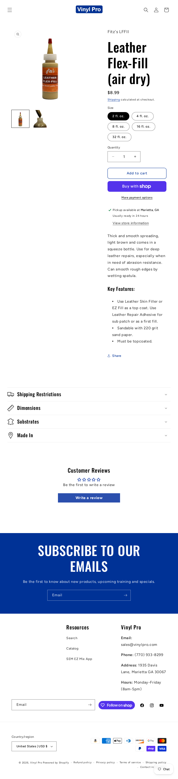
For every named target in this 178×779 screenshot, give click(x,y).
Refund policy (82, 762)
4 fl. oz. (143, 116)
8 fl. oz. (118, 127)
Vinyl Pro (36, 762)
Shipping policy (156, 762)
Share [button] (116, 356)
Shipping (114, 99)
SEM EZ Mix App (79, 659)
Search (72, 638)
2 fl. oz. (118, 116)
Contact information (153, 767)
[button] (10, 10)
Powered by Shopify (56, 762)
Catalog (72, 648)
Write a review (89, 498)
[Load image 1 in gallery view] (20, 119)
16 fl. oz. (143, 127)
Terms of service (130, 762)
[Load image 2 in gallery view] (40, 119)
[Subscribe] (125, 595)
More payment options (137, 197)
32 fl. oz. (119, 137)
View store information (131, 223)
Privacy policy (105, 762)
